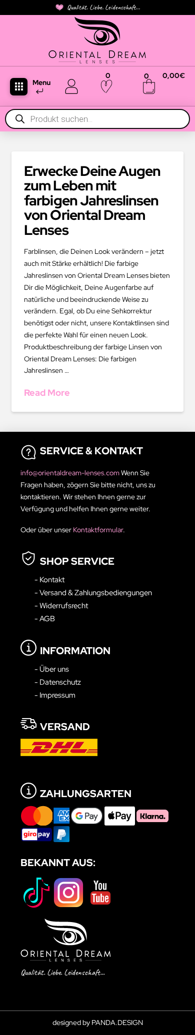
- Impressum (55, 695)
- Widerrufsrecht (61, 605)
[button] (19, 86)
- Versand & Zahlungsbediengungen (93, 592)
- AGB (44, 618)
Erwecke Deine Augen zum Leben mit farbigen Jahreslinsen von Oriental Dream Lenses (92, 200)
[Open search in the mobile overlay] (97, 119)
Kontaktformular (98, 529)
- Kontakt (49, 579)
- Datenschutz (57, 682)
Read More (47, 392)
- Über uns (51, 669)
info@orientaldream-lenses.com (70, 472)
